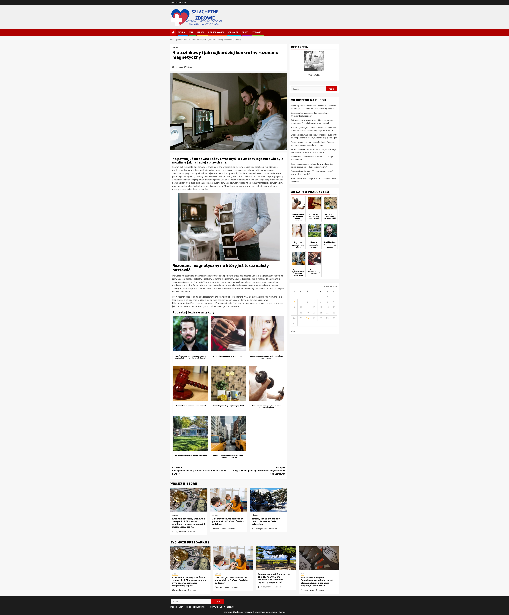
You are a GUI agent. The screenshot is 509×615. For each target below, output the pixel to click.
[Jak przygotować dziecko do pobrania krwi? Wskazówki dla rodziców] (228, 500)
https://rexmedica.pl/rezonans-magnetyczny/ (193, 303)
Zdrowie (256, 32)
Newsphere (259, 612)
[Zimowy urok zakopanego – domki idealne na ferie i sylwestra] (268, 500)
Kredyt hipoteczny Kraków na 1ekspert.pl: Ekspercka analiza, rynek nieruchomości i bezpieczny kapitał (188, 522)
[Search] (336, 32)
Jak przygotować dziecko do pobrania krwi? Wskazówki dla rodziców (228, 521)
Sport (245, 32)
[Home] (173, 32)
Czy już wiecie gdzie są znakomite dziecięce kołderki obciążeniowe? (259, 470)
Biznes (181, 32)
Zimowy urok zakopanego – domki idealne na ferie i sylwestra (266, 521)
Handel (200, 32)
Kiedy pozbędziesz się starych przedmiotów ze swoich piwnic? (199, 470)
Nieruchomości (216, 32)
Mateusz (189, 67)
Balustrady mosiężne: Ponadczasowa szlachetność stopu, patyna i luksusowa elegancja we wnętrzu (317, 581)
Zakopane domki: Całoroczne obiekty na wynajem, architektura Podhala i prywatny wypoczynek (274, 578)
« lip (293, 331)
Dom (191, 32)
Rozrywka (232, 32)
